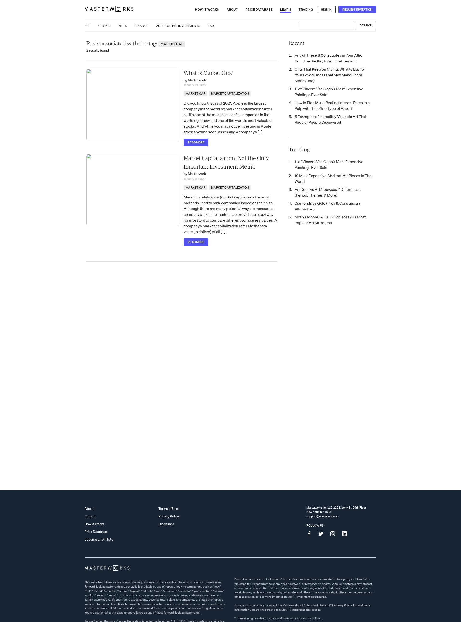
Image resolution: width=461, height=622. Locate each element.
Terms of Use (168, 508)
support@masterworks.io (322, 516)
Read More (196, 142)
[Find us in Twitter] (322, 533)
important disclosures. (312, 597)
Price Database (259, 9)
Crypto (104, 26)
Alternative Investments (178, 26)
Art (88, 26)
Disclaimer (166, 524)
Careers (90, 516)
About (232, 9)
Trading (306, 9)
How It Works (207, 9)
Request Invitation (357, 9)
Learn (285, 9)
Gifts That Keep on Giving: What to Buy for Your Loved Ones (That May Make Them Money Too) (330, 75)
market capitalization (230, 94)
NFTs (123, 26)
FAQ (211, 26)
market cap (195, 94)
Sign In (326, 9)
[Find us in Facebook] (311, 533)
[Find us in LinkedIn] (346, 533)
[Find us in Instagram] (334, 533)
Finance (141, 26)
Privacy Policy (168, 516)
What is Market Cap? (208, 73)
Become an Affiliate (99, 539)
